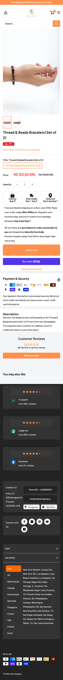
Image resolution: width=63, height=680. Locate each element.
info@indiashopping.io (40, 499)
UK (8, 575)
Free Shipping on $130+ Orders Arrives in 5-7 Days (31, 2)
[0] (52, 12)
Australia (11, 601)
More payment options (31, 269)
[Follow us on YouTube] (47, 522)
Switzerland (13, 594)
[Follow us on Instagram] (32, 522)
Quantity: (7, 184)
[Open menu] (58, 12)
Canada (11, 588)
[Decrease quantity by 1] (17, 184)
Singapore (12, 607)
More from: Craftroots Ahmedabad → (22, 150)
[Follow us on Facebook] (24, 522)
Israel (10, 633)
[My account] (5, 12)
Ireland (10, 626)
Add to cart (31, 250)
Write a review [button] (31, 355)
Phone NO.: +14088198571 (40, 489)
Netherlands (13, 581)
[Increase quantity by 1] (32, 184)
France (10, 613)
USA (9, 568)
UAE (9, 620)
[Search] (56, 23)
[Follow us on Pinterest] (39, 522)
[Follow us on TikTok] (24, 529)
